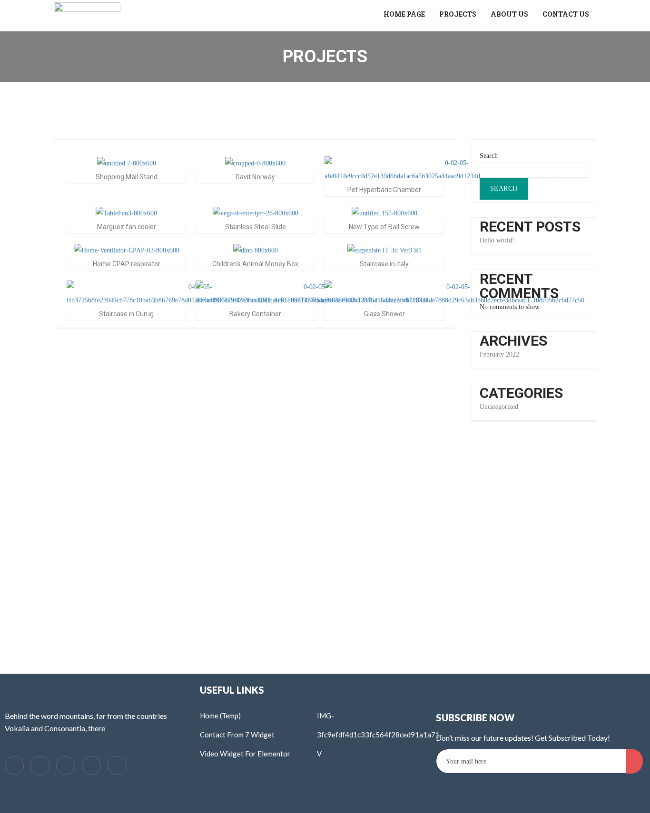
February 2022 (499, 354)
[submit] (634, 761)
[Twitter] (39, 765)
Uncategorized (499, 406)
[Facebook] (14, 765)
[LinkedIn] (65, 765)
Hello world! (497, 240)
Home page (404, 14)
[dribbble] (91, 765)
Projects (457, 14)
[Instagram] (117, 765)
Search (489, 155)
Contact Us (565, 14)
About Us (509, 14)
